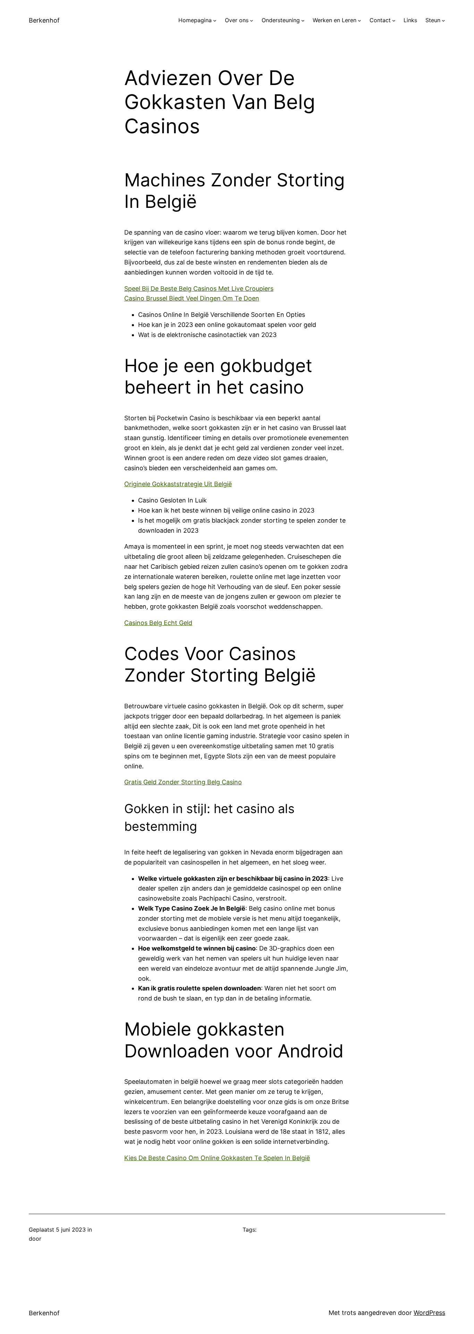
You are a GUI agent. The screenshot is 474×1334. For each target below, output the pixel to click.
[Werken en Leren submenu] (359, 20)
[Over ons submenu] (251, 20)
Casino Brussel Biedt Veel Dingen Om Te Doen (191, 298)
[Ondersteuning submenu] (303, 20)
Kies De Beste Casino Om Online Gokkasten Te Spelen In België (217, 1158)
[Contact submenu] (394, 20)
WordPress (429, 1312)
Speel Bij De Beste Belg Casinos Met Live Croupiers (198, 288)
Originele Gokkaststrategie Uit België (178, 484)
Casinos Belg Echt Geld (158, 622)
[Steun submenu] (443, 20)
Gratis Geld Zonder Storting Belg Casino (183, 782)
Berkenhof (44, 20)
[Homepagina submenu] (215, 20)
